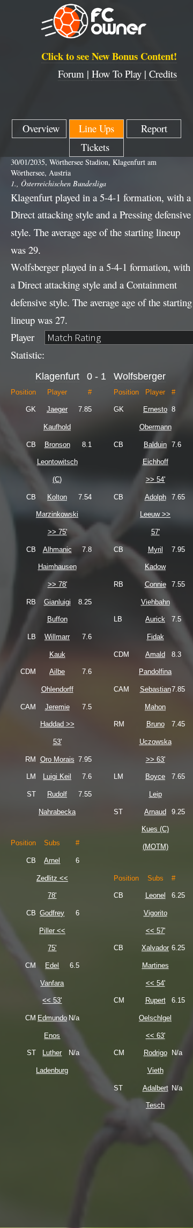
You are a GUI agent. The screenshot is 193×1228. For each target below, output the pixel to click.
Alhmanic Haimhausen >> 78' (57, 566)
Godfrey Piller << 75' (52, 930)
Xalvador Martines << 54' (155, 965)
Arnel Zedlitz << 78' (52, 877)
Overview (39, 128)
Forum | (75, 73)
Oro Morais (57, 759)
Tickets (97, 147)
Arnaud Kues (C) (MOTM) (155, 829)
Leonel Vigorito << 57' (155, 912)
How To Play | (120, 73)
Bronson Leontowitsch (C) (57, 462)
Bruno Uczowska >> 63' (155, 741)
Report (154, 128)
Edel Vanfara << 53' (52, 982)
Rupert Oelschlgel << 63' (155, 1017)
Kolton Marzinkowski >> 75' (57, 514)
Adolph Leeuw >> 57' (155, 514)
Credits (163, 73)
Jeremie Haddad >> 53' (57, 724)
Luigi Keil (57, 776)
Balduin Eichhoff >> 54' (155, 462)
